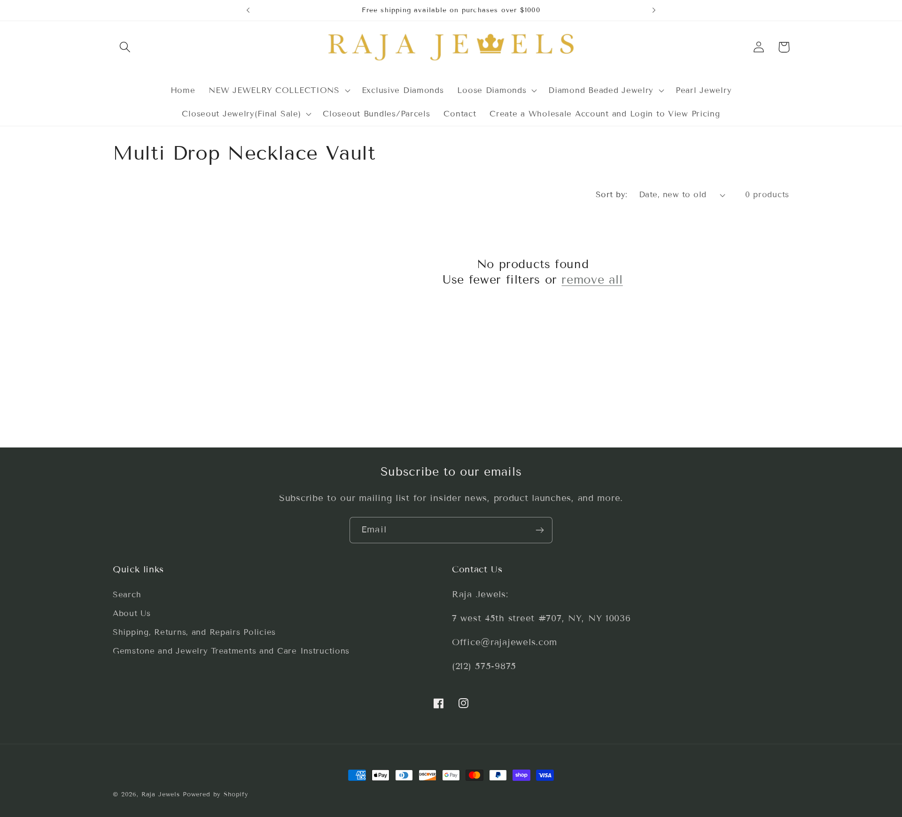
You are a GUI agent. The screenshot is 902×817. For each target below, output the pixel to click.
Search (127, 595)
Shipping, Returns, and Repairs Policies (194, 632)
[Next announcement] (654, 10)
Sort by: (612, 195)
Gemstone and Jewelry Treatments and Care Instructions (231, 651)
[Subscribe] (539, 530)
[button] (125, 47)
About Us (132, 613)
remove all (591, 280)
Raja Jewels (160, 794)
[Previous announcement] (248, 10)
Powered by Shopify (216, 794)
